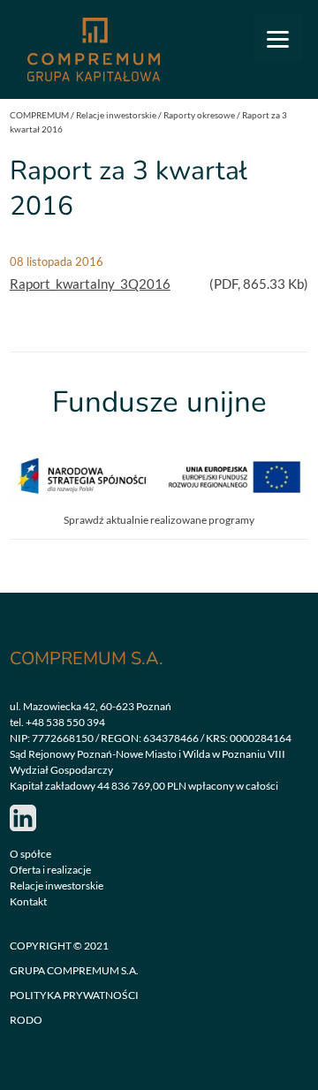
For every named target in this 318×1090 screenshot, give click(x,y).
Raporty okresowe (199, 115)
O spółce (30, 853)
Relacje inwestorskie (116, 115)
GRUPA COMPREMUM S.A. (74, 970)
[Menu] (278, 37)
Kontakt (28, 901)
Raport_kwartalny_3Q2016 (90, 283)
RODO (26, 1019)
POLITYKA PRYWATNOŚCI (74, 995)
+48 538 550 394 (65, 722)
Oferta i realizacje (50, 869)
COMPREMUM (39, 115)
